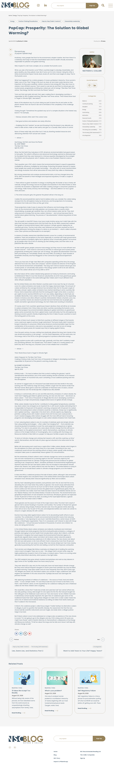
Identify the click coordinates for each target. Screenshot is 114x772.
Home (10, 15)
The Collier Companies (87, 755)
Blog (55, 755)
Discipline (92, 106)
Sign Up (82, 758)
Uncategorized (92, 135)
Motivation (92, 115)
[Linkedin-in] (15, 747)
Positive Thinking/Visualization (28, 21)
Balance (92, 101)
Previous (16, 639)
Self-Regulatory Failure (87, 691)
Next (98, 639)
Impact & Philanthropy (61, 761)
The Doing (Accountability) (92, 129)
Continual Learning (92, 104)
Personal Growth (92, 118)
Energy (15, 15)
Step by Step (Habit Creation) (51, 21)
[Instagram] (89, 85)
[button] (110, 5)
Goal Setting (92, 112)
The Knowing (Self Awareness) (92, 132)
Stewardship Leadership (72, 21)
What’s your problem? (53, 691)
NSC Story (57, 758)
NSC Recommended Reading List (90, 751)
